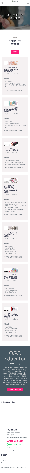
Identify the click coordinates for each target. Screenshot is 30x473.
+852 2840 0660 (16, 441)
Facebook (3, 460)
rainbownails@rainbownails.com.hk (17, 437)
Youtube (3, 463)
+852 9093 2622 (16, 444)
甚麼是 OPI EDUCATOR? (15, 389)
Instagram (3, 458)
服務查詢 (15, 52)
